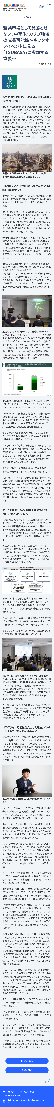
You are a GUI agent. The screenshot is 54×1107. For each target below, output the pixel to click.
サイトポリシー (9, 1091)
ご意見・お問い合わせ (12, 1095)
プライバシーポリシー (28, 1091)
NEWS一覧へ (27, 1060)
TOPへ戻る (27, 1070)
